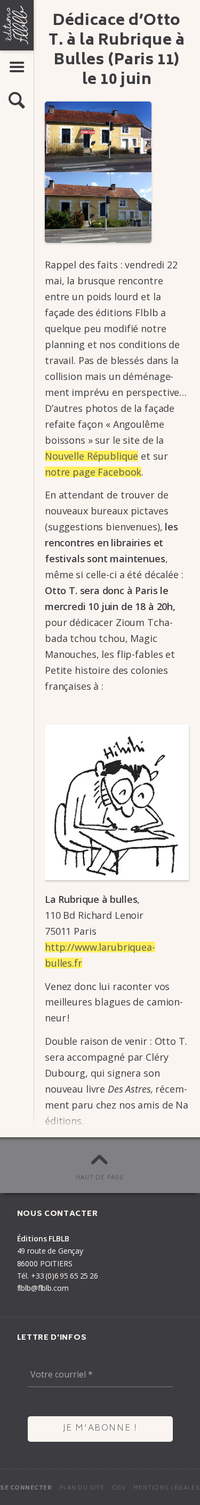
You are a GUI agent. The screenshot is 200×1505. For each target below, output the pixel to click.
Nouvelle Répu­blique (91, 456)
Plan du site (82, 1488)
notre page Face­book (93, 472)
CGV (119, 1488)
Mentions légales (166, 1488)
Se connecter (26, 1488)
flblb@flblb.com (43, 1288)
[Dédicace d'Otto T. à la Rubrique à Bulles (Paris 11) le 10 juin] (117, 172)
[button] (17, 100)
